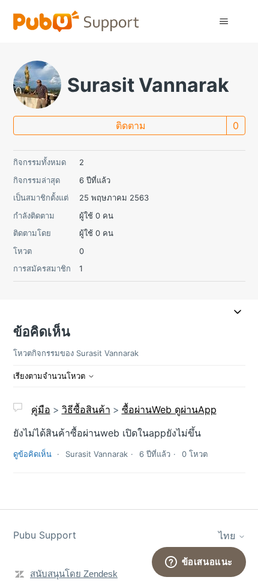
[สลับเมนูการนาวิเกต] (224, 21)
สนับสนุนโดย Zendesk (74, 574)
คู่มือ (40, 409)
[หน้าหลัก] (76, 21)
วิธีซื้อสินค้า (86, 409)
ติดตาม (131, 125)
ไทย (228, 535)
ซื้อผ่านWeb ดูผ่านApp (169, 409)
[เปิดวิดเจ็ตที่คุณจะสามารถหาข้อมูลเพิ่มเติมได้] (198, 562)
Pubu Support (44, 535)
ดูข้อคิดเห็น (32, 454)
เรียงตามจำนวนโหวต (50, 376)
